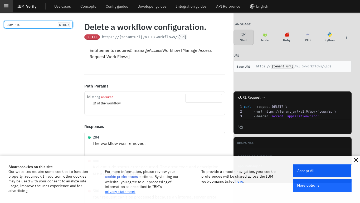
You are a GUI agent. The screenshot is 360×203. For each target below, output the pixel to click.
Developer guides (152, 6)
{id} (182, 37)
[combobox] (203, 98)
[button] (356, 160)
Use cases (62, 6)
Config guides (117, 6)
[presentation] (297, 111)
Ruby (286, 40)
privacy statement (120, 191)
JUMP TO (38, 25)
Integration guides (191, 6)
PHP (308, 40)
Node (265, 40)
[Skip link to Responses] (80, 126)
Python (329, 40)
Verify (26, 6)
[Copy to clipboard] (192, 37)
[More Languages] (346, 37)
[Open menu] (6, 6)
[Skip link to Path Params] (80, 86)
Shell (243, 40)
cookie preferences (121, 176)
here (239, 181)
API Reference (228, 6)
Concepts (88, 6)
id (88, 96)
